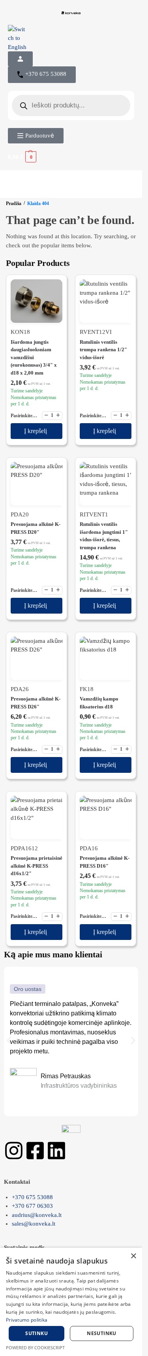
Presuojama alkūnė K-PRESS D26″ (35, 703)
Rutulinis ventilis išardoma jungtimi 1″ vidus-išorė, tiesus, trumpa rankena (104, 535)
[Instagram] (14, 1150)
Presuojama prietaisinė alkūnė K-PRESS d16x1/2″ (36, 865)
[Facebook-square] (35, 1150)
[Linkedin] (56, 1150)
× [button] (133, 1256)
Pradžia (13, 203)
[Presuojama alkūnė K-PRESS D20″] (36, 483)
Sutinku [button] (36, 1333)
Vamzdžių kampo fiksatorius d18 (99, 703)
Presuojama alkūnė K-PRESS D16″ (104, 862)
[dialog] (71, 1302)
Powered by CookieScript (35, 1347)
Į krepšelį (35, 431)
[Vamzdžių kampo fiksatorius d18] (105, 658)
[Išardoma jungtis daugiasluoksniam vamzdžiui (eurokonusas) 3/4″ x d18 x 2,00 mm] (36, 301)
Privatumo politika (26, 1319)
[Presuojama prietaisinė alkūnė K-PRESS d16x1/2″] (36, 817)
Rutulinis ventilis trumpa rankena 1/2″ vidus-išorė (103, 349)
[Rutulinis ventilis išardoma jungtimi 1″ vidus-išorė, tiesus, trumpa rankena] (105, 483)
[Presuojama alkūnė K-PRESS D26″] (36, 658)
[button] (71, 156)
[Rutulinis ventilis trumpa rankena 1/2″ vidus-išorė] (105, 301)
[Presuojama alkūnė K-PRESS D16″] (105, 817)
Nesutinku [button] (101, 1333)
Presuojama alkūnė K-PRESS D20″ (35, 528)
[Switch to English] (71, 38)
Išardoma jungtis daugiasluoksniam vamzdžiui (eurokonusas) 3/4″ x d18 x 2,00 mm (34, 357)
